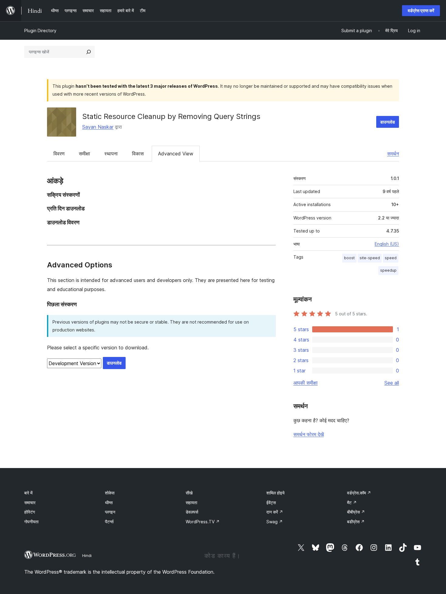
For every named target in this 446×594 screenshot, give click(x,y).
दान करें (274, 511)
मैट (352, 502)
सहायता (191, 502)
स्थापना (111, 154)
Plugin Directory (40, 30)
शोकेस (109, 492)
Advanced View (175, 154)
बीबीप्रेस (356, 511)
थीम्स (109, 502)
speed (391, 258)
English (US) (387, 243)
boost (349, 258)
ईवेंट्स (271, 502)
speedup (388, 270)
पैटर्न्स (109, 521)
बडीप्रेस (356, 521)
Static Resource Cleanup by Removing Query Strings (171, 116)
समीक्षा (84, 154)
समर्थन (393, 154)
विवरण (59, 154)
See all (391, 383)
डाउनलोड (387, 121)
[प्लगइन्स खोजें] (89, 52)
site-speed (370, 258)
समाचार (29, 502)
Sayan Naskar (97, 127)
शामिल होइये (275, 492)
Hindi (87, 555)
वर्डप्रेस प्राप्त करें (421, 10)
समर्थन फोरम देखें (308, 434)
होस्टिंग (29, 511)
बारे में (28, 492)
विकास (138, 154)
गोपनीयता (31, 521)
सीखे (189, 492)
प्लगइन (110, 511)
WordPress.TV (203, 521)
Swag (274, 521)
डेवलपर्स (192, 511)
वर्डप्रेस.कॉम (359, 492)
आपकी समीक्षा (305, 383)
